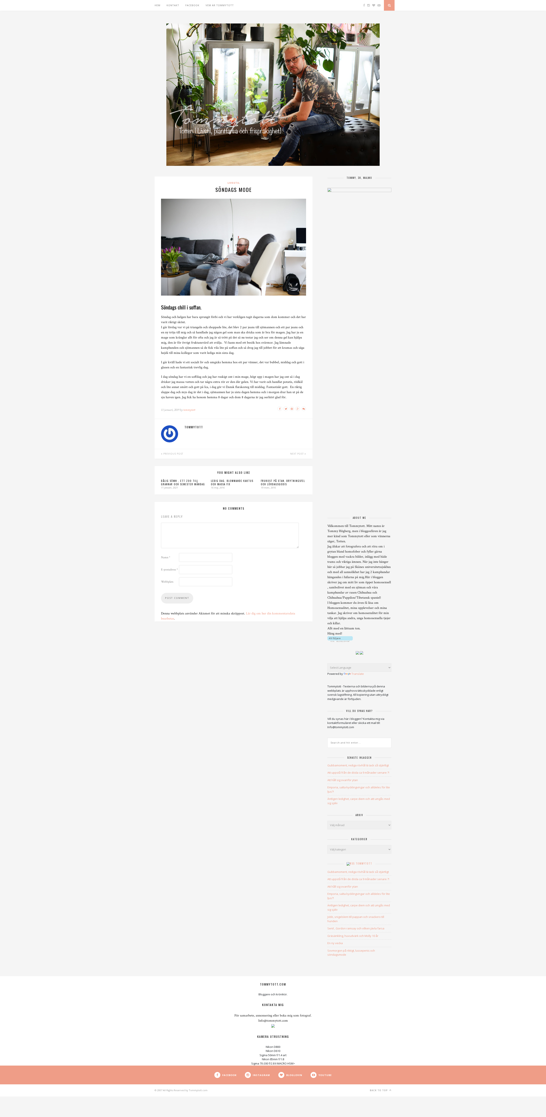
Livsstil (234, 182)
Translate (357, 674)
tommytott (189, 410)
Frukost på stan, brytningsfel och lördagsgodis (283, 482)
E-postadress (169, 570)
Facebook (192, 5)
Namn (165, 557)
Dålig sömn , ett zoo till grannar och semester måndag (183, 482)
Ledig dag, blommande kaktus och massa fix (232, 482)
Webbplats (167, 582)
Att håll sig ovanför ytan (342, 780)
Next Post (297, 453)
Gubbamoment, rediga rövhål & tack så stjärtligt (358, 765)
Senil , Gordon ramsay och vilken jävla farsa (355, 928)
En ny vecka (335, 943)
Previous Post (173, 453)
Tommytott (364, 863)
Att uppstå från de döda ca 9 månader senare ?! (358, 772)
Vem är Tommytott (220, 5)
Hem (157, 5)
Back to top (379, 1090)
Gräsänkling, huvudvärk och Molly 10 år (352, 936)
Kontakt (173, 5)
